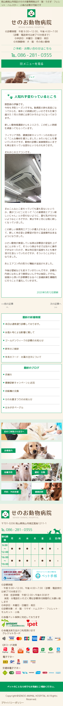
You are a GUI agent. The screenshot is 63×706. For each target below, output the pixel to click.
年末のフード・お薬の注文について (23, 356)
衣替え (8, 374)
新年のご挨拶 (12, 348)
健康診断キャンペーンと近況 (20, 382)
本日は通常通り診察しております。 (23, 324)
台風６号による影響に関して (20, 332)
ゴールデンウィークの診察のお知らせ (24, 340)
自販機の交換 (12, 391)
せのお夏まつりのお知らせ (18, 399)
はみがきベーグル (14, 407)
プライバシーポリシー (12, 702)
